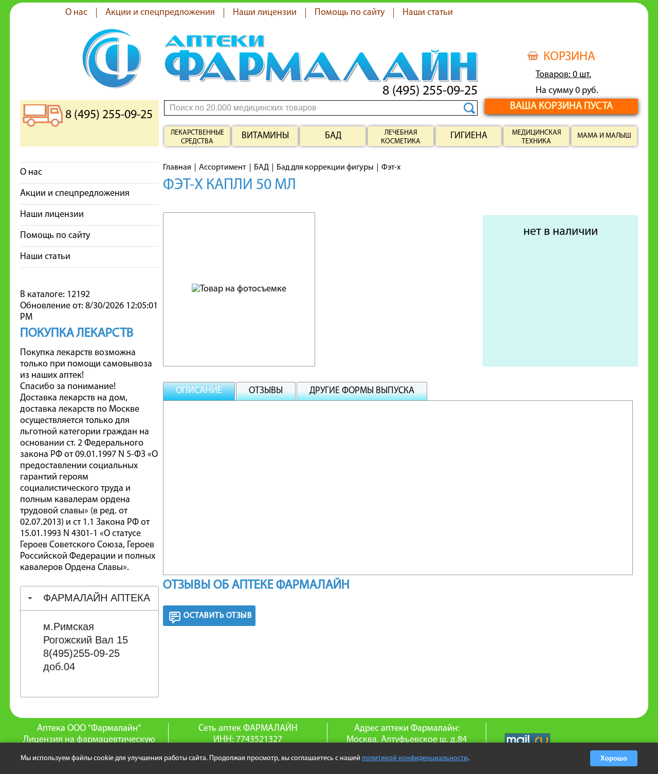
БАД (333, 136)
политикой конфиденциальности (415, 758)
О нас (76, 12)
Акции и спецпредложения (160, 12)
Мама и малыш (604, 136)
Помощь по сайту (350, 12)
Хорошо (613, 758)
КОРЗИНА (569, 57)
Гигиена (468, 136)
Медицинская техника (536, 137)
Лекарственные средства (197, 137)
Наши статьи (428, 12)
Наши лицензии (265, 12)
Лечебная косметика (401, 137)
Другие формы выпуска (361, 391)
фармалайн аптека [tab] (96, 597)
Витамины (265, 136)
